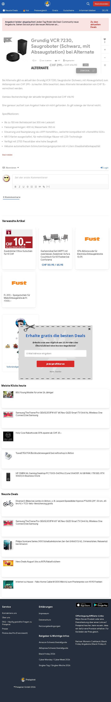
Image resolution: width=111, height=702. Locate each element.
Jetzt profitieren (56, 363)
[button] (55, 335)
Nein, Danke (55, 371)
